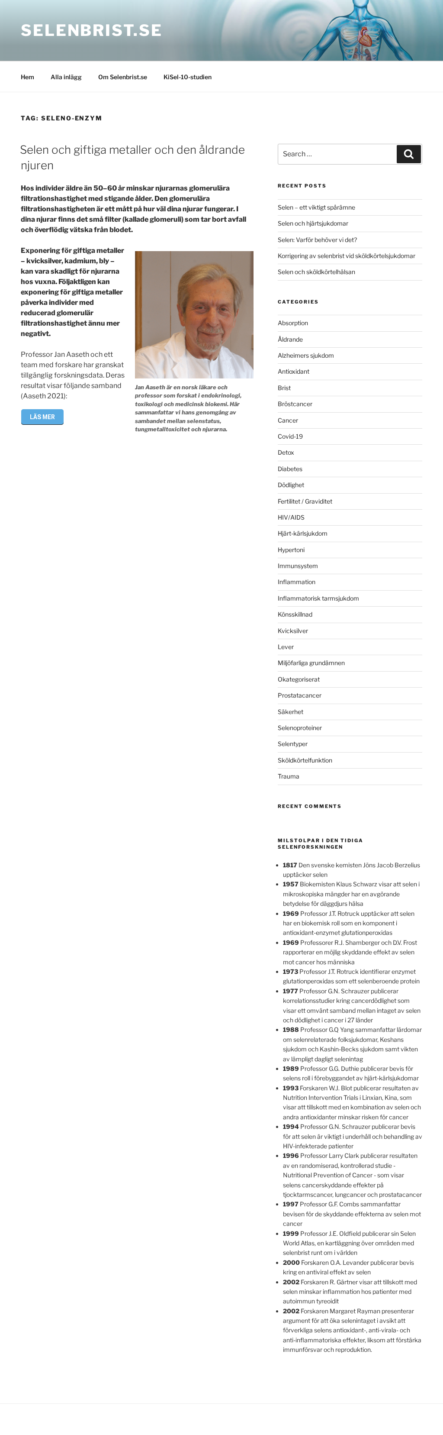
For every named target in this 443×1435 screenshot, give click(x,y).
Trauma (288, 776)
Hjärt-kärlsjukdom (302, 533)
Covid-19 (290, 436)
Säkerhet (290, 711)
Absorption (293, 322)
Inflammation (296, 581)
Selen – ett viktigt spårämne (316, 207)
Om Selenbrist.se (122, 77)
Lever (286, 646)
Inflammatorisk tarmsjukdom (318, 598)
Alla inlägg (66, 77)
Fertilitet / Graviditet (305, 501)
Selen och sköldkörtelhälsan (316, 271)
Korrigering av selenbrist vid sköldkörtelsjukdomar (346, 255)
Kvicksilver (293, 630)
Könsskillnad (295, 614)
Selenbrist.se (91, 30)
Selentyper (293, 743)
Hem (27, 77)
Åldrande (290, 339)
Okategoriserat (299, 679)
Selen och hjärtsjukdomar (313, 223)
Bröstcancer (295, 403)
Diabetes (290, 468)
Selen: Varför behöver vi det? (317, 239)
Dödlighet (291, 484)
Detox (286, 452)
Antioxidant (293, 371)
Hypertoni (291, 549)
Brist (284, 387)
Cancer (288, 420)
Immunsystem (298, 565)
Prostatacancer (299, 695)
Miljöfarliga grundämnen (311, 662)
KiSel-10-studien (188, 77)
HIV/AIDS (291, 517)
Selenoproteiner (300, 727)
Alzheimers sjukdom (306, 355)
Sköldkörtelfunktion (305, 760)
